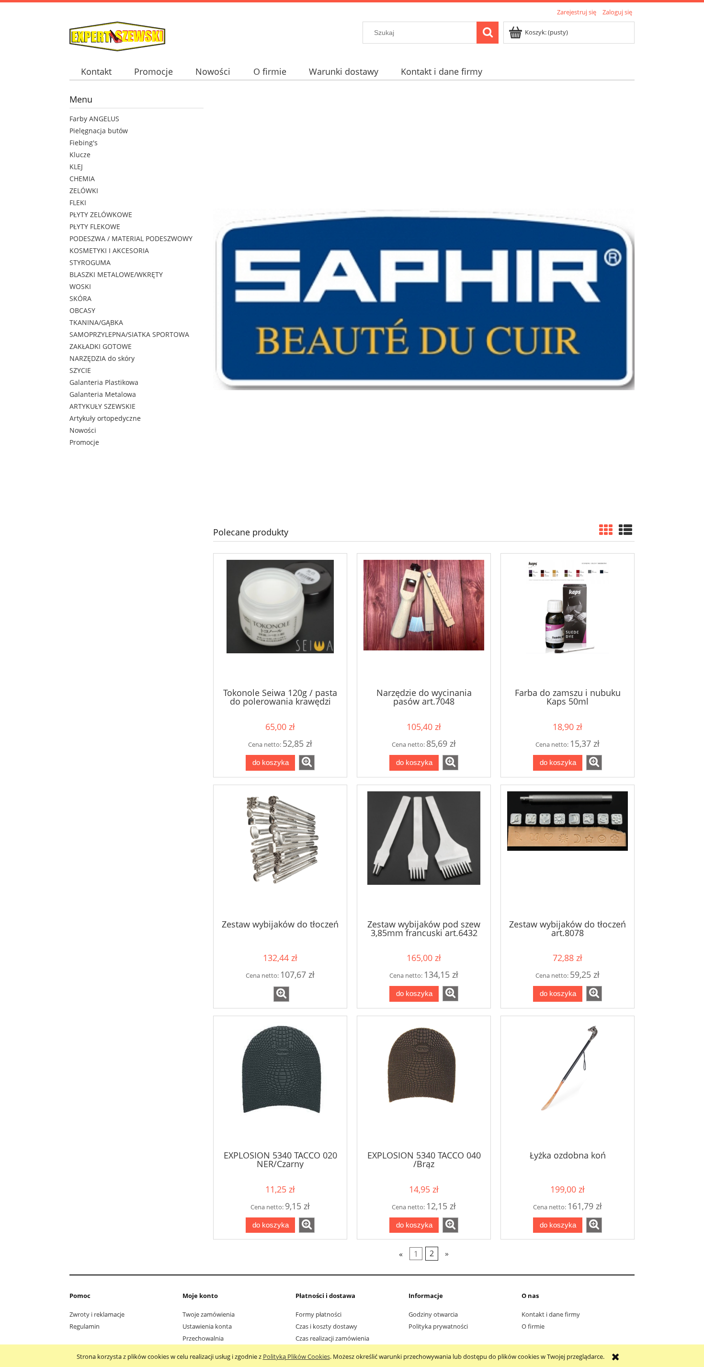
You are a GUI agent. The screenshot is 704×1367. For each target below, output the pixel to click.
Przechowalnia (203, 1338)
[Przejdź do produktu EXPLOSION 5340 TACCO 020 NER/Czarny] (280, 1082)
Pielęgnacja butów (98, 130)
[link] (424, 299)
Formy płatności (318, 1314)
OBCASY (82, 310)
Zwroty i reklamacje (97, 1314)
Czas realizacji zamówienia (332, 1338)
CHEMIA (82, 178)
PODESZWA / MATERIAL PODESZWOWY (131, 238)
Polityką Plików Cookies (296, 1356)
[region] (424, 299)
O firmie (533, 1326)
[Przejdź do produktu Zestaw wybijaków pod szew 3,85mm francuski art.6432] (423, 851)
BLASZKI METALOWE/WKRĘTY (116, 274)
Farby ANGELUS (94, 118)
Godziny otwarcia (433, 1314)
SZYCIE (80, 370)
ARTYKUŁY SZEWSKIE (102, 406)
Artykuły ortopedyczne (105, 418)
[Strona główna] (117, 35)
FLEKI (77, 202)
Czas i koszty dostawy (326, 1326)
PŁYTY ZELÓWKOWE (100, 214)
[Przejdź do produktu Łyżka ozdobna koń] (567, 1082)
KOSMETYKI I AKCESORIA (109, 250)
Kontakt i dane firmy (551, 1314)
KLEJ (76, 166)
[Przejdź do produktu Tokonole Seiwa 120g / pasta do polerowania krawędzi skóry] (280, 620)
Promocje (84, 442)
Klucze (80, 154)
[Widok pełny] (625, 530)
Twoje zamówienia (208, 1314)
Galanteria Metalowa (102, 394)
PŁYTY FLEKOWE (94, 226)
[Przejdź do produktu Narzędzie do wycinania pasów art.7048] (423, 620)
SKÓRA (80, 298)
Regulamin (84, 1326)
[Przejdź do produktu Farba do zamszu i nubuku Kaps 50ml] (567, 620)
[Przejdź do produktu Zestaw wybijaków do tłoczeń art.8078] (567, 851)
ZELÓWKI (83, 190)
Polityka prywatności (438, 1326)
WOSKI (80, 286)
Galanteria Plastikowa (103, 382)
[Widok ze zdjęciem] (606, 530)
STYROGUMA (90, 262)
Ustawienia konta (207, 1326)
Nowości (82, 430)
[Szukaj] (488, 33)
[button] (307, 762)
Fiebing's (83, 142)
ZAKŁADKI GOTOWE (100, 346)
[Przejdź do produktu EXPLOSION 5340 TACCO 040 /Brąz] (423, 1082)
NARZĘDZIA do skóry (102, 358)
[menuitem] (96, 71)
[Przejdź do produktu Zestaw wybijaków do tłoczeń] (280, 851)
